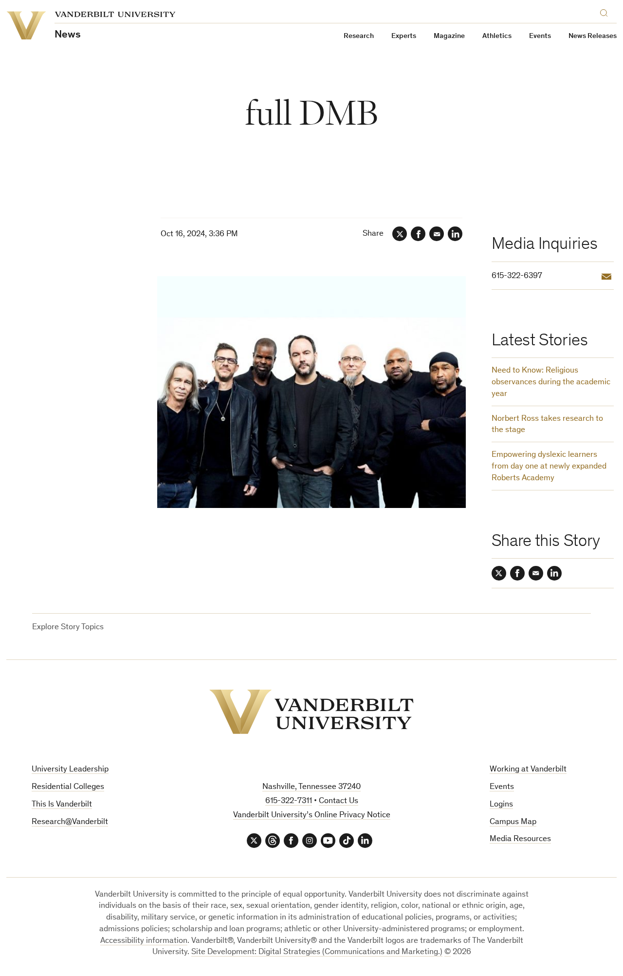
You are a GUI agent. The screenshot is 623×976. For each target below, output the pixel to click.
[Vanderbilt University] (311, 712)
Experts (403, 36)
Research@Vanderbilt (70, 822)
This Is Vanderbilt (62, 805)
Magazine (449, 36)
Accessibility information (143, 941)
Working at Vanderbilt (528, 770)
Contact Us (338, 801)
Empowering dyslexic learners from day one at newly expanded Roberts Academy (549, 467)
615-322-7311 (288, 801)
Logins (501, 805)
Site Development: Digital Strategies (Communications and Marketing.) (316, 952)
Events (540, 36)
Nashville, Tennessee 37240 (311, 787)
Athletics (497, 36)
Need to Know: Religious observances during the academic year (551, 382)
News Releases (592, 36)
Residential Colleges (68, 787)
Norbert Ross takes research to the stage (547, 425)
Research (359, 36)
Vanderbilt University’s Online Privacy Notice (311, 815)
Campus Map (513, 822)
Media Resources (520, 839)
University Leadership (70, 770)
